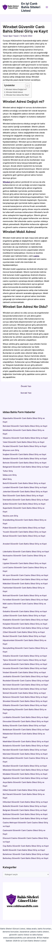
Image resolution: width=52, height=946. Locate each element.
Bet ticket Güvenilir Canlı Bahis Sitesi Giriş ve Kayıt (25, 685)
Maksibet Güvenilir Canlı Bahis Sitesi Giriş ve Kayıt (25, 583)
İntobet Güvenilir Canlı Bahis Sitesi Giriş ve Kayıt (24, 672)
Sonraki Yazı (26, 393)
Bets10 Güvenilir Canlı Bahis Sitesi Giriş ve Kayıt (24, 483)
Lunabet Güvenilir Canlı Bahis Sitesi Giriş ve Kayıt (25, 487)
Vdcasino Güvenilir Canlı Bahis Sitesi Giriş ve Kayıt (25, 438)
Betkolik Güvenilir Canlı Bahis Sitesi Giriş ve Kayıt (25, 806)
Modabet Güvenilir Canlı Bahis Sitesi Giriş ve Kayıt (25, 774)
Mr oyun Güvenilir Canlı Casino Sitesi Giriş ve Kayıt (25, 575)
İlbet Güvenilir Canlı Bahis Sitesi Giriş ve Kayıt (23, 495)
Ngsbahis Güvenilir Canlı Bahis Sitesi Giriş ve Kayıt (25, 778)
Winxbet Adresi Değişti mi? (16, 89)
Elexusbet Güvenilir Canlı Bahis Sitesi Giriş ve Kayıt (25, 721)
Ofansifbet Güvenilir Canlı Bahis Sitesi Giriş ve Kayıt (26, 628)
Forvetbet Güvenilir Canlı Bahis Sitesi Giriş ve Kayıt (25, 600)
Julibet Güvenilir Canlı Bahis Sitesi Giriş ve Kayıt (24, 615)
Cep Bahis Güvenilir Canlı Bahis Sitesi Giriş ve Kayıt (26, 846)
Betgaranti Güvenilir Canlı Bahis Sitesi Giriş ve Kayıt (26, 467)
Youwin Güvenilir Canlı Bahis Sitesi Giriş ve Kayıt (24, 532)
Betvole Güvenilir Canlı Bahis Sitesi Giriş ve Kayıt (24, 463)
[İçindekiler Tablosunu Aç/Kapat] (26, 86)
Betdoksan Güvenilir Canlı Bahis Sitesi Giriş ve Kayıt (26, 729)
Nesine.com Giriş (10, 516)
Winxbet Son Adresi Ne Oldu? (17, 95)
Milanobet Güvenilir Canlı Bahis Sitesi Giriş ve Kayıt (25, 770)
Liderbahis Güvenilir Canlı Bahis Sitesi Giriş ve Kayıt (26, 551)
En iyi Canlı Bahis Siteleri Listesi (30, 7)
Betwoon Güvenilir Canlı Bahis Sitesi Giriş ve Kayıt (25, 697)
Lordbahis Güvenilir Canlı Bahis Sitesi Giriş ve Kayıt (25, 717)
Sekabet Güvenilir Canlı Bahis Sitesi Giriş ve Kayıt (25, 458)
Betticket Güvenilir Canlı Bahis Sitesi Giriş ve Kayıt (25, 814)
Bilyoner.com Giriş (11, 450)
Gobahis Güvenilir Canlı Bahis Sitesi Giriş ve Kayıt (25, 611)
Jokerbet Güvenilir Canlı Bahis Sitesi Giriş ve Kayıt (25, 491)
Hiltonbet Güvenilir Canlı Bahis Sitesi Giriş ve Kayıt (25, 802)
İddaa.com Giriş (10, 475)
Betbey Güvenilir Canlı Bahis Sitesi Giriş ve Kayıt (24, 725)
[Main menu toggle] (46, 7)
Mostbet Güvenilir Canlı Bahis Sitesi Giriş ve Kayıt (25, 766)
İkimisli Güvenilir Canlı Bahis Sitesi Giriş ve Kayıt (24, 693)
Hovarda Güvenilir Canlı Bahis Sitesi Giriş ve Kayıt (25, 668)
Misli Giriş (7, 479)
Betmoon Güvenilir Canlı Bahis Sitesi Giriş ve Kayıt (25, 818)
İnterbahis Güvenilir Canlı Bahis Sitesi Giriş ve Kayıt (25, 500)
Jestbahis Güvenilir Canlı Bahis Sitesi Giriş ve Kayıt (25, 676)
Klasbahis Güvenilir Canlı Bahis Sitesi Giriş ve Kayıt (25, 620)
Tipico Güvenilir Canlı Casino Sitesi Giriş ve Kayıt (24, 660)
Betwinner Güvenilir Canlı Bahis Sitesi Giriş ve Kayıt (26, 854)
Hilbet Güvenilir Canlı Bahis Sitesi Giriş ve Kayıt (24, 790)
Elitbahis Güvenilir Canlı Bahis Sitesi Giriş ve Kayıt (25, 705)
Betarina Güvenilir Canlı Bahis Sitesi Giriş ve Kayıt (25, 689)
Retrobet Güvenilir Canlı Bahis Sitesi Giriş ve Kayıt (25, 426)
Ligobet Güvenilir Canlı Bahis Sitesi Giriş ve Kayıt (24, 563)
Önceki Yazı (26, 386)
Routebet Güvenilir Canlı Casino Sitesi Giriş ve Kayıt (26, 680)
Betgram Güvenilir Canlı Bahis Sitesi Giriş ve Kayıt (25, 810)
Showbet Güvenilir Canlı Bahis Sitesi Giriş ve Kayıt (25, 701)
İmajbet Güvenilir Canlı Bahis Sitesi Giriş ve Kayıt (24, 454)
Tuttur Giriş (8, 471)
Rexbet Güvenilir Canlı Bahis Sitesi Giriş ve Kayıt (24, 636)
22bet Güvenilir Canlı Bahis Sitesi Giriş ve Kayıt (24, 632)
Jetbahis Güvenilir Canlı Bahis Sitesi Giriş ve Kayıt (25, 664)
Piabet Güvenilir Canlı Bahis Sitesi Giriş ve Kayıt (24, 528)
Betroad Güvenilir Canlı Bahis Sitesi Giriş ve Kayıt (25, 595)
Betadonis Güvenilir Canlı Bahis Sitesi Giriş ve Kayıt (25, 746)
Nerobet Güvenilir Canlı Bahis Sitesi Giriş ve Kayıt (25, 750)
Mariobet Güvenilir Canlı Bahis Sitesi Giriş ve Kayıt (25, 754)
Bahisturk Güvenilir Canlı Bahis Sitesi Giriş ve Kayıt (25, 579)
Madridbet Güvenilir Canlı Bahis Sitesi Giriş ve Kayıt (26, 741)
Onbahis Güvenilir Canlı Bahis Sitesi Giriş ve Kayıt (25, 656)
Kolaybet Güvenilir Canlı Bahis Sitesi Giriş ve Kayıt (25, 624)
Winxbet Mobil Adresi (14, 92)
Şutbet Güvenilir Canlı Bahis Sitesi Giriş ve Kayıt (24, 504)
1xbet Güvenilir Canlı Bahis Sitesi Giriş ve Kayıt (23, 442)
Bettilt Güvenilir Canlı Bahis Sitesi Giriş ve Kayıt (24, 850)
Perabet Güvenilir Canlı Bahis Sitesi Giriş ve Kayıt (24, 446)
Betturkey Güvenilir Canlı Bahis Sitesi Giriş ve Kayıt (25, 858)
